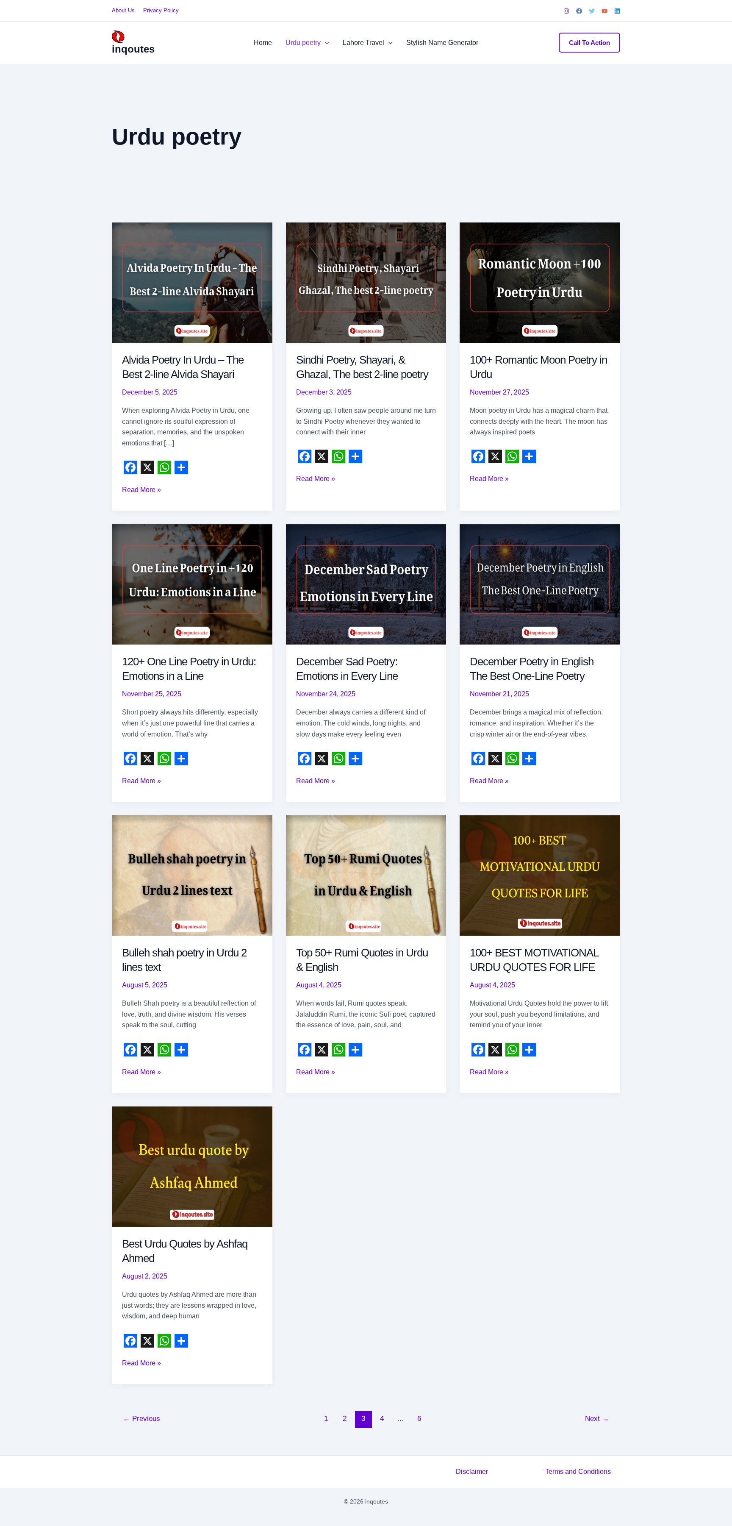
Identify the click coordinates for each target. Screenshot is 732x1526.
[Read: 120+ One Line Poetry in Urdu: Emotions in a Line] (192, 584)
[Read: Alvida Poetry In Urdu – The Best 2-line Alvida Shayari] (192, 282)
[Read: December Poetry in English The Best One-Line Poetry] (540, 584)
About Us (123, 10)
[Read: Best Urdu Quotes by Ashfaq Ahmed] (192, 1166)
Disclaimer (472, 1471)
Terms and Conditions (578, 1471)
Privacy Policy (161, 10)
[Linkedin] (617, 11)
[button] (325, 42)
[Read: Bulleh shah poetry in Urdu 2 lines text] (192, 875)
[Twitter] (592, 11)
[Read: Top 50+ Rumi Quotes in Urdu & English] (366, 875)
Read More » (141, 490)
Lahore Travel (363, 42)
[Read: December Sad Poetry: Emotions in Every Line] (366, 584)
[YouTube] (604, 11)
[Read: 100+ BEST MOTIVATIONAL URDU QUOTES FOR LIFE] (540, 875)
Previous (141, 1419)
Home (263, 42)
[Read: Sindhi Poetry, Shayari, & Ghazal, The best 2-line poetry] (366, 282)
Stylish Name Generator (442, 42)
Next (597, 1419)
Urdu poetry (303, 42)
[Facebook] (579, 11)
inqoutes (133, 49)
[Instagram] (566, 11)
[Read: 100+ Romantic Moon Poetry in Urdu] (540, 282)
